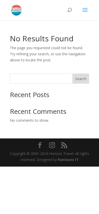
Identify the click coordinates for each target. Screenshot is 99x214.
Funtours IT (68, 159)
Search (80, 78)
